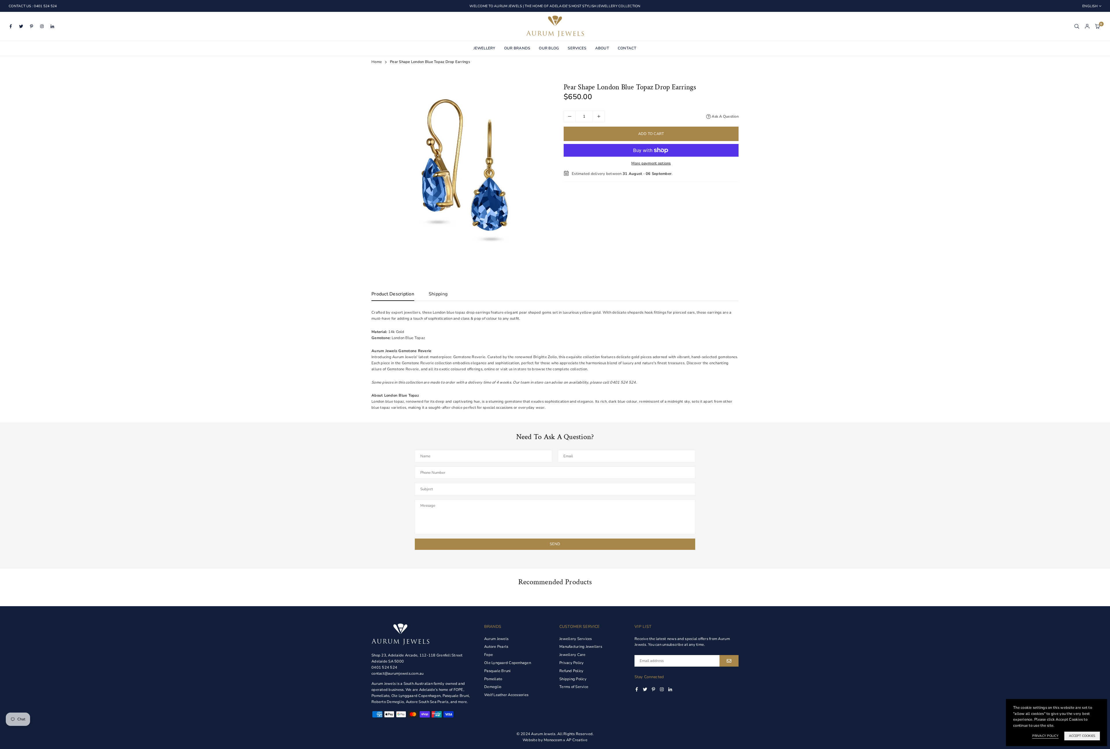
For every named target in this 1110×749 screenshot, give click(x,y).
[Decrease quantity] (570, 116)
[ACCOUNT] (1087, 26)
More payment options (651, 163)
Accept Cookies (1082, 736)
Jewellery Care (572, 654)
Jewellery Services (575, 638)
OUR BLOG (549, 48)
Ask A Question (725, 116)
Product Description (392, 294)
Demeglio (492, 686)
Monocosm (553, 740)
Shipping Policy (573, 679)
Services (577, 48)
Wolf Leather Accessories (506, 695)
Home (376, 61)
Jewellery (484, 48)
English (1090, 6)
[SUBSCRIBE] (729, 661)
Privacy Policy (571, 662)
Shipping (438, 294)
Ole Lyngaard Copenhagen (507, 662)
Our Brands (517, 48)
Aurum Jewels (496, 638)
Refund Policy (571, 671)
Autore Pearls (496, 646)
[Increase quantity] (598, 116)
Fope (488, 654)
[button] (1097, 26)
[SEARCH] (1077, 26)
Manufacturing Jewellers (580, 646)
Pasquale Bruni (497, 671)
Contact (627, 48)
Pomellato (493, 679)
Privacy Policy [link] (1045, 736)
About (602, 48)
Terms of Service (573, 686)
